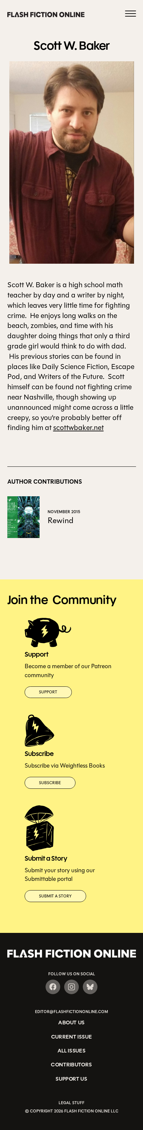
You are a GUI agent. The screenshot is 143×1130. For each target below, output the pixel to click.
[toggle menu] (130, 15)
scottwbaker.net (78, 427)
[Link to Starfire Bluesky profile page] (90, 987)
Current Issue (71, 1037)
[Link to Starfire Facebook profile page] (53, 987)
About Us (71, 1022)
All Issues (72, 1050)
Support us (71, 1079)
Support (48, 692)
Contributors (71, 1064)
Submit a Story (55, 896)
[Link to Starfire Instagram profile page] (71, 987)
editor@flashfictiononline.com (71, 1012)
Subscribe (50, 783)
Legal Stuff (71, 1103)
